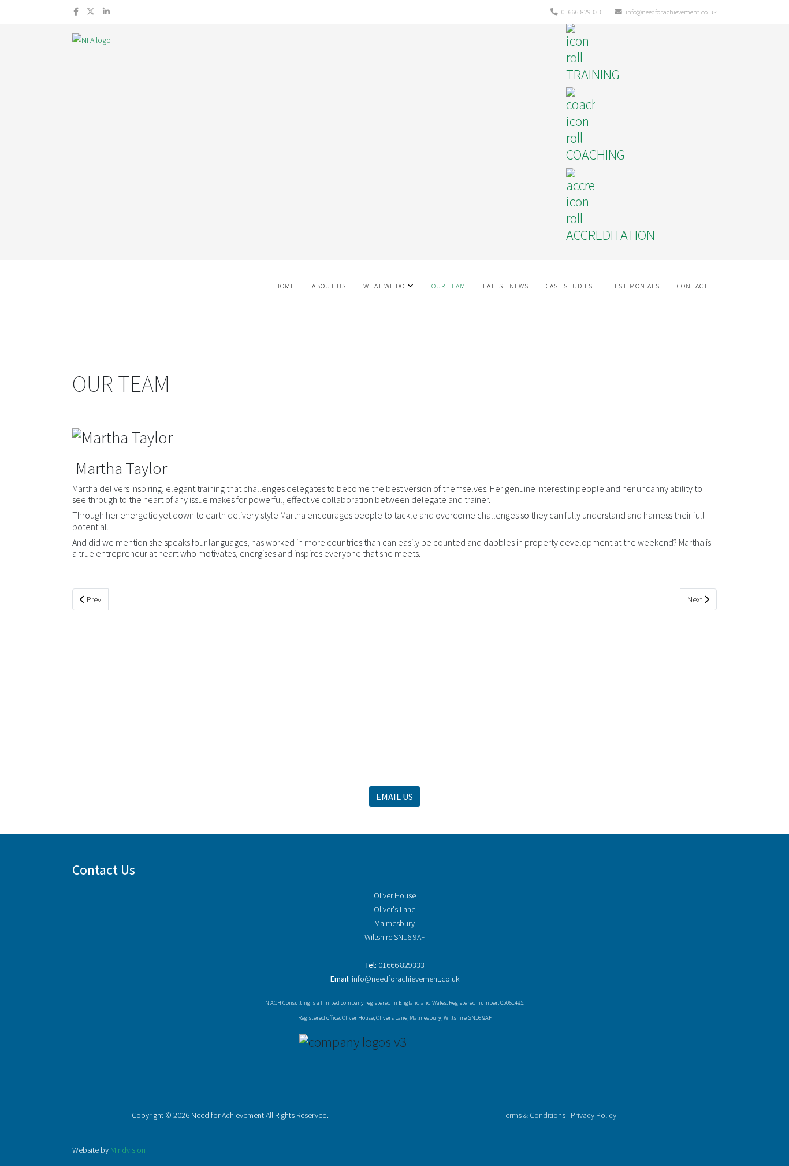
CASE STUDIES (569, 286)
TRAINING (593, 74)
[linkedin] (106, 11)
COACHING (595, 155)
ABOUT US (329, 286)
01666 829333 (581, 12)
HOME (285, 286)
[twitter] (91, 11)
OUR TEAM (448, 286)
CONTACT (692, 286)
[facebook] (76, 11)
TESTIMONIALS (635, 286)
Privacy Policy (593, 1115)
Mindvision (128, 1150)
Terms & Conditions (533, 1115)
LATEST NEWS (506, 286)
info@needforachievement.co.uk (671, 12)
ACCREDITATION (610, 235)
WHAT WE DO (384, 286)
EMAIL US (394, 796)
